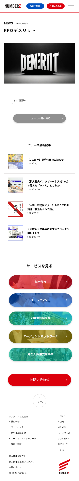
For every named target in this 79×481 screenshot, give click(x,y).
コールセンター (18, 427)
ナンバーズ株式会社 (13, 6)
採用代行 (15, 421)
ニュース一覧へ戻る (39, 118)
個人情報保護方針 (17, 456)
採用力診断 (35, 6)
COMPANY (63, 438)
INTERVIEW (64, 433)
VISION (62, 427)
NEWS (61, 421)
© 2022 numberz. (18, 473)
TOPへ (39, 402)
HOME (61, 416)
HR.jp (61, 450)
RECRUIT (63, 444)
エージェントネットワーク (23, 438)
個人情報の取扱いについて (21, 461)
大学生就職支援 (18, 433)
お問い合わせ (55, 6)
